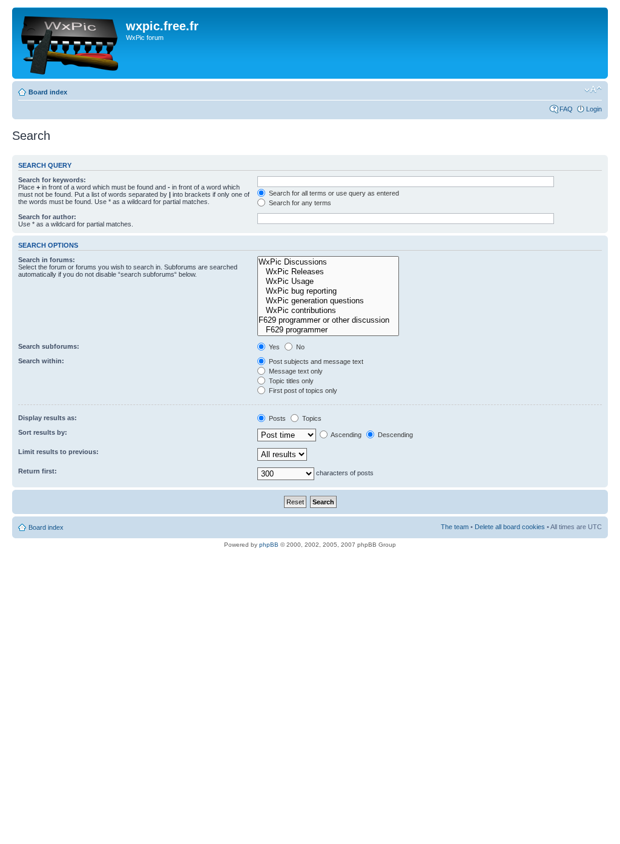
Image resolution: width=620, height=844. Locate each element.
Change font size (593, 89)
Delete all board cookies (510, 526)
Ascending (345, 434)
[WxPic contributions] (328, 310)
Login (594, 109)
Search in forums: (46, 259)
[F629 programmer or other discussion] (328, 320)
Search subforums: (48, 346)
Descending (394, 434)
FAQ (566, 109)
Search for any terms (299, 202)
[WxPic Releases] (328, 272)
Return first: (37, 471)
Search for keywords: (52, 179)
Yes (273, 347)
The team (455, 526)
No (299, 347)
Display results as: (47, 417)
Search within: (41, 360)
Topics (311, 418)
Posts (276, 418)
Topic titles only (290, 380)
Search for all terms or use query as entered (333, 193)
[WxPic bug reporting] (328, 291)
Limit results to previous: (58, 451)
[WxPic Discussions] (328, 262)
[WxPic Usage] (328, 281)
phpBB (269, 544)
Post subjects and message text (315, 361)
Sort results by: (42, 432)
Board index (47, 92)
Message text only (295, 371)
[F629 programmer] (328, 330)
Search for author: (47, 216)
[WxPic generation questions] (328, 301)
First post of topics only (302, 390)
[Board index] (70, 43)
